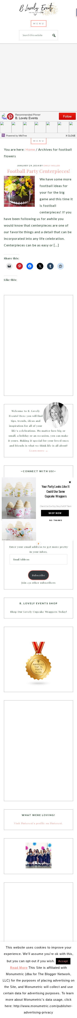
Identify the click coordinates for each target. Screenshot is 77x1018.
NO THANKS (55, 520)
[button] (55, 491)
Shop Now (54, 513)
